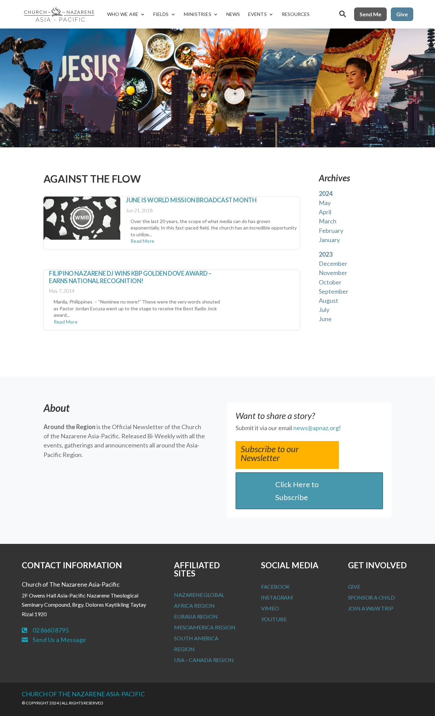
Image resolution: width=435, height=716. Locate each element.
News (233, 14)
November (333, 272)
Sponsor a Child (371, 597)
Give (402, 14)
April (325, 212)
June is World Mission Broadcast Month (191, 200)
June (325, 319)
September (333, 291)
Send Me (370, 14)
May (325, 202)
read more (142, 241)
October (330, 282)
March (327, 221)
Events (257, 14)
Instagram (277, 597)
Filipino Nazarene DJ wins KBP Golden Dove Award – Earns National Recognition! (130, 277)
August (328, 300)
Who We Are (122, 14)
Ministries (197, 14)
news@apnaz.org (316, 428)
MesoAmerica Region (204, 627)
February (331, 230)
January (329, 239)
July (324, 309)
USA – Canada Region (203, 660)
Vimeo (270, 608)
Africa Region (194, 605)
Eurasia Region (196, 616)
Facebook (275, 586)
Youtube (274, 619)
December (333, 263)
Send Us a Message (59, 639)
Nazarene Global (199, 594)
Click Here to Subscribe (297, 490)
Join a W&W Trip (370, 608)
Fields (161, 14)
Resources (296, 14)
